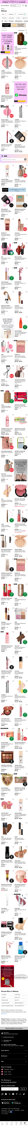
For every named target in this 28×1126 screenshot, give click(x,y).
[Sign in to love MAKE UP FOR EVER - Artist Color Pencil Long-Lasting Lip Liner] (13, 942)
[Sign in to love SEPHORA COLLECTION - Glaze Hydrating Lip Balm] (13, 870)
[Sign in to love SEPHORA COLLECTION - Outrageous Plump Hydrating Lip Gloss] (26, 510)
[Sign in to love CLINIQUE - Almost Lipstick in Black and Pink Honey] (13, 681)
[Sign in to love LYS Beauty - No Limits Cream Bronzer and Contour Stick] (26, 219)
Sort (5, 21)
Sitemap (22, 1110)
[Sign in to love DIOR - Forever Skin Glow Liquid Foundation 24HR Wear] (13, 823)
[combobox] (15, 5)
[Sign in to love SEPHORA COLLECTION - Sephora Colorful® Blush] (26, 485)
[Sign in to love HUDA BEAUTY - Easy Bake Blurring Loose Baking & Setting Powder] (26, 131)
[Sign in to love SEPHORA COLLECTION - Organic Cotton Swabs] (26, 195)
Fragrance (19, 1019)
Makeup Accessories (12, 1020)
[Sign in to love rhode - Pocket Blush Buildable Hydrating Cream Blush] (13, 391)
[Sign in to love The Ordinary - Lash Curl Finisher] (13, 894)
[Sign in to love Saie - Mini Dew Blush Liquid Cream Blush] (13, 243)
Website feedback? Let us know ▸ (14, 1028)
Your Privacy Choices (5, 1111)
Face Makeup (21, 1020)
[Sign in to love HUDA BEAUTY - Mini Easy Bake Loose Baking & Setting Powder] (13, 195)
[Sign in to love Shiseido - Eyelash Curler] (13, 366)
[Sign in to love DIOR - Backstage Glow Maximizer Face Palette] (26, 608)
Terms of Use (10, 1110)
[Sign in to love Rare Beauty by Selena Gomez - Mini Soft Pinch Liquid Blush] (13, 437)
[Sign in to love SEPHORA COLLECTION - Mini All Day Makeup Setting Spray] (13, 847)
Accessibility (17, 1110)
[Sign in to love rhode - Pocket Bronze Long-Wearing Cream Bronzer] (26, 33)
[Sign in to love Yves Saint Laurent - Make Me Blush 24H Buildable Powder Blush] (13, 704)
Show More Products (20, 977)
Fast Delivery (19, 21)
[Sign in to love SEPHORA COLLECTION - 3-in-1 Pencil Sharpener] (13, 918)
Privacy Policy (4, 1110)
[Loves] (22, 6)
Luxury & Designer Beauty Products (13, 1023)
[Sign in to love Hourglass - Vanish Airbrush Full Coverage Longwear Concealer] (26, 292)
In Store (11, 21)
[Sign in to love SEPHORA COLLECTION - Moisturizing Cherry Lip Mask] (26, 391)
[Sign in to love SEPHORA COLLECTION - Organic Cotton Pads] (26, 437)
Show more (4, 1013)
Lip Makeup (4, 1020)
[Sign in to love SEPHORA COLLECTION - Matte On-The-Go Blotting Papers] (26, 415)
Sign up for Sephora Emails (8, 1085)
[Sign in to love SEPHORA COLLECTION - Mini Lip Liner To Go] (13, 131)
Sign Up (23, 1089)
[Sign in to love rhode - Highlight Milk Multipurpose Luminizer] (26, 584)
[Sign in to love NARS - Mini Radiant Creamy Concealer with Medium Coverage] (26, 823)
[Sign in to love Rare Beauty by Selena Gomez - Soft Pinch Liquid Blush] (26, 728)
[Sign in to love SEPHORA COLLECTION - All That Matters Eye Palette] (13, 751)
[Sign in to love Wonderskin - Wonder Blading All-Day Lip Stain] (26, 894)
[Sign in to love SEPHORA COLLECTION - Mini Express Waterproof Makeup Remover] (26, 942)
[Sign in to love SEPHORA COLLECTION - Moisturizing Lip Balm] (13, 584)
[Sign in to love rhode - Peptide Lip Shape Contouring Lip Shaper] (13, 510)
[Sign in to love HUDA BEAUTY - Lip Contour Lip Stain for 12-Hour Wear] (26, 268)
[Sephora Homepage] (5, 6)
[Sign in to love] (26, 57)
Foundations (13, 1019)
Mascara (24, 1019)
